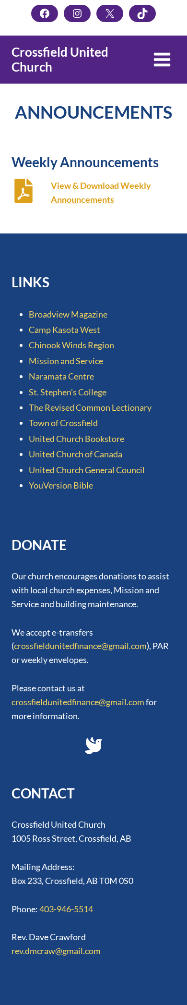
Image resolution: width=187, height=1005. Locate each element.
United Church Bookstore (76, 438)
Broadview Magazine (68, 314)
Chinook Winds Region (71, 345)
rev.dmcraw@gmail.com (56, 950)
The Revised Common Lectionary (90, 407)
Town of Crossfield (63, 422)
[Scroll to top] (161, 988)
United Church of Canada (75, 454)
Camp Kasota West (64, 329)
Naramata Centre (61, 376)
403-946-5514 (66, 909)
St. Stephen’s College (67, 392)
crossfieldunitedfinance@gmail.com (80, 645)
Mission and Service (66, 360)
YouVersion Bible (61, 485)
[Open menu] (161, 59)
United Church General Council (87, 470)
